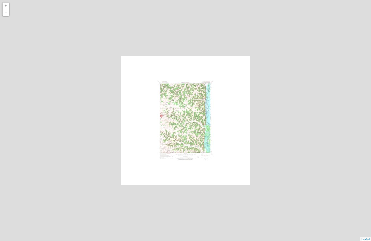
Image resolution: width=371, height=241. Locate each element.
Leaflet (365, 239)
